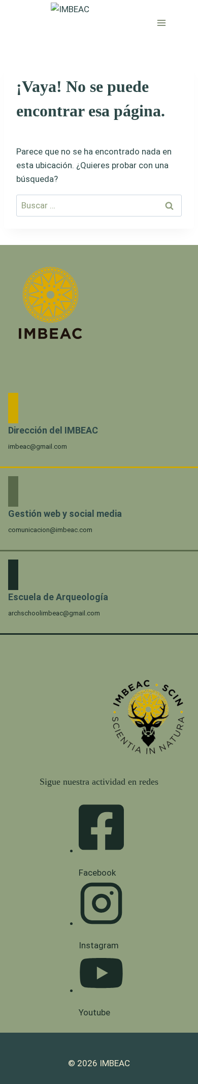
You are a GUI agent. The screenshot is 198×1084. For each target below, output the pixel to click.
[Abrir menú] (161, 22)
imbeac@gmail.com (37, 446)
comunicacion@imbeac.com (50, 530)
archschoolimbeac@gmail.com (54, 613)
